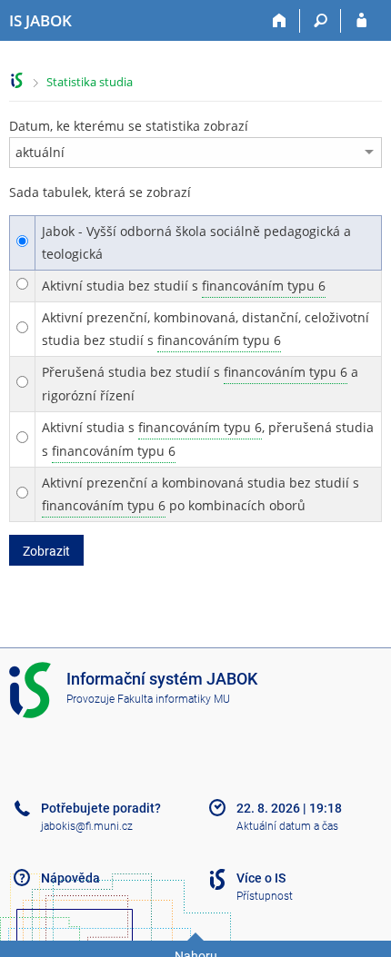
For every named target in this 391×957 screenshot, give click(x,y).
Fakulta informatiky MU (173, 699)
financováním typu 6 (264, 285)
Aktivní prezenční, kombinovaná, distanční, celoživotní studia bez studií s (205, 329)
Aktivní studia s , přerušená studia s (208, 439)
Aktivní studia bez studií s (184, 285)
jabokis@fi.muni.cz (87, 826)
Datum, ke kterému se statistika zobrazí (128, 125)
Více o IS (261, 878)
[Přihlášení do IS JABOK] (361, 21)
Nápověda (70, 878)
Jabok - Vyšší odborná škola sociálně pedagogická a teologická (196, 242)
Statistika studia (89, 82)
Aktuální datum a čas (287, 826)
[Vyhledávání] (320, 21)
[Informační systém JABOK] (17, 80)
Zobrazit (46, 551)
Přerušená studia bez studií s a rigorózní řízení (200, 383)
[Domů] (279, 21)
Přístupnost (264, 896)
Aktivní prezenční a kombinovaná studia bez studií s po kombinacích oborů (200, 494)
